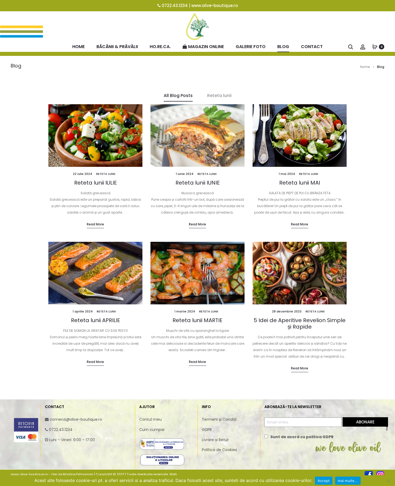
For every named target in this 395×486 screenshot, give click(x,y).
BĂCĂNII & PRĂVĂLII (117, 47)
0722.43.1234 (175, 5)
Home (78, 47)
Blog (283, 47)
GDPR (207, 429)
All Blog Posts (178, 95)
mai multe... (348, 480)
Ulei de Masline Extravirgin (72, 474)
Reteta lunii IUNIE (197, 182)
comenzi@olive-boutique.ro (76, 419)
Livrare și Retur (215, 439)
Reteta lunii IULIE (95, 182)
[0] (375, 46)
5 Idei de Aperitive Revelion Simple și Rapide (300, 323)
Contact (312, 47)
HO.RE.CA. (160, 47)
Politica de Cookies (219, 449)
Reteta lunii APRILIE (95, 320)
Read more (95, 224)
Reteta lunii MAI (299, 182)
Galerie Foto (250, 47)
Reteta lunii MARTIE (197, 320)
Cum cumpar (152, 429)
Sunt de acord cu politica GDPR (301, 437)
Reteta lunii (219, 95)
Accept (324, 480)
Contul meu (150, 419)
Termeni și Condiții (219, 419)
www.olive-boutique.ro (214, 5)
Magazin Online (206, 47)
